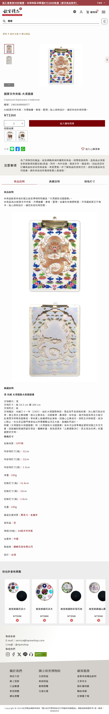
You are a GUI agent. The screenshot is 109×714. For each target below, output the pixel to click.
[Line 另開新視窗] (25, 655)
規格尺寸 (89, 181)
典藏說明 (54, 181)
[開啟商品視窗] (10, 136)
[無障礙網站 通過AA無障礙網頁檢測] (41, 655)
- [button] (5, 123)
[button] (107, 60)
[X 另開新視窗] (19, 655)
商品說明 (19, 181)
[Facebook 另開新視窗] (13, 655)
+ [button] (22, 123)
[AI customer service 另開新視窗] (31, 655)
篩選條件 (104, 21)
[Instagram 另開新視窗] (8, 655)
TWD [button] (99, 2)
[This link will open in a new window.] (17, 149)
